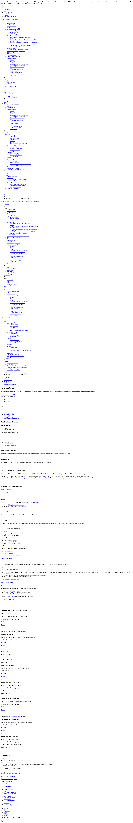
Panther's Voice (13, 71)
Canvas (8, 27)
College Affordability (12, 97)
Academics (6, 21)
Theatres (10, 183)
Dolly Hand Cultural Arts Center (18, 184)
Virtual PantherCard (8, 417)
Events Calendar (11, 107)
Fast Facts (12, 141)
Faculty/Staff (7, 13)
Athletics (9, 106)
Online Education (11, 53)
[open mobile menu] (38, 201)
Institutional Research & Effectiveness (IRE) (20, 164)
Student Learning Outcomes (13, 56)
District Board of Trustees (16, 155)
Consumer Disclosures (9, 797)
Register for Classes (11, 86)
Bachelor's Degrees (14, 32)
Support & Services (12, 58)
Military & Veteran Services (16, 69)
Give (5, 11)
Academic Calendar (11, 24)
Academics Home (11, 23)
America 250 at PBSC (12, 176)
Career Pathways (12, 35)
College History (14, 139)
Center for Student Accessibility (17, 65)
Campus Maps (13, 147)
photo (36, 478)
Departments (11, 159)
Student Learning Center (16, 72)
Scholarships (10, 95)
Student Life (7, 103)
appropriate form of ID (45, 476)
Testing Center (13, 75)
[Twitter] (6, 814)
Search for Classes (11, 55)
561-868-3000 (6, 786)
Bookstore (12, 61)
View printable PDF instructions (16, 505)
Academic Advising (11, 26)
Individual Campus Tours (16, 148)
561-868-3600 (15, 631)
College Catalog (11, 48)
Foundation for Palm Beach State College (17, 180)
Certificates (12, 33)
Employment (7, 791)
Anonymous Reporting (9, 800)
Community (6, 175)
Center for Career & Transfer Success (19, 64)
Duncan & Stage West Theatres (17, 185)
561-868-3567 (12, 592)
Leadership (10, 152)
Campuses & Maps (8, 789)
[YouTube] (6, 812)
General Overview (14, 138)
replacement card (9, 599)
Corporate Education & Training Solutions (17, 179)
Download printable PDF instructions (10, 579)
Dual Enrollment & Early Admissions (16, 51)
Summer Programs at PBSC (13, 188)
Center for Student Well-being (17, 67)
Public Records (7, 799)
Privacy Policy (7, 796)
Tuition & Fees (10, 96)
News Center (10, 166)
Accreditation (13, 142)
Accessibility (7, 803)
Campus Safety (13, 161)
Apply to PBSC (10, 83)
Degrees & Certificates (13, 29)
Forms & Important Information (11, 418)
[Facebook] (7, 809)
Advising (12, 60)
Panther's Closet (14, 122)
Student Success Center (15, 73)
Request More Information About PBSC (19, 143)
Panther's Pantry (14, 123)
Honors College (10, 52)
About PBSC (7, 134)
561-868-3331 (16, 773)
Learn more (67, 453)
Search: (5, 198)
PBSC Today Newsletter (10, 16)
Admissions (6, 81)
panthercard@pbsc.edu (9, 776)
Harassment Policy (8, 805)
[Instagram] (7, 811)
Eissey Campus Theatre (15, 187)
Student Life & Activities (13, 104)
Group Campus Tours (15, 150)
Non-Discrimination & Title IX (11, 804)
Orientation (9, 85)
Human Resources (14, 162)
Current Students (8, 12)
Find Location (4, 622)
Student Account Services (16, 165)
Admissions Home (11, 82)
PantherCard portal (22, 478)
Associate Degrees (14, 30)
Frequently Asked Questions (10, 415)
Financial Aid (10, 93)
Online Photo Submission (10, 414)
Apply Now (7, 9)
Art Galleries (10, 178)
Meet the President (14, 153)
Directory (6, 15)
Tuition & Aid (7, 92)
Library (11, 68)
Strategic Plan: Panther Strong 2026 (15, 169)
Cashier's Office (14, 62)
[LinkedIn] (6, 815)
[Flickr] (6, 808)
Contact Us (9, 157)
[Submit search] (26, 198)
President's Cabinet (14, 156)
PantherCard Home (8, 413)
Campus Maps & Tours (13, 146)
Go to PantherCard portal (8, 395)
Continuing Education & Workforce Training (18, 49)
